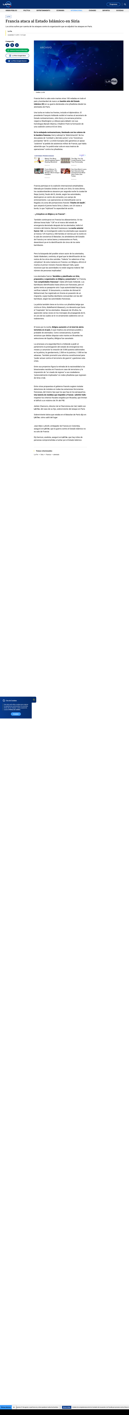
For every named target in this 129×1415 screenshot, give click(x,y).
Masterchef (114, 1407)
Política (26, 10)
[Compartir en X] (12, 45)
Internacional (76, 10)
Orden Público (11, 10)
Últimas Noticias (6, 1407)
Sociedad (119, 10)
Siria (42, 454)
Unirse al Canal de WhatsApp (18, 50)
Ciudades (92, 10)
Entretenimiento (43, 10)
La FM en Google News (19, 55)
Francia (48, 454)
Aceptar (16, 714)
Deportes (106, 10)
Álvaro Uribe (42, 1407)
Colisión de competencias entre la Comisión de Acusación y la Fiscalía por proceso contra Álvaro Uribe (77, 1407)
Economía (60, 10)
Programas (113, 4)
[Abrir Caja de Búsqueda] (125, 4)
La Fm (10, 31)
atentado (56, 454)
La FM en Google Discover (19, 61)
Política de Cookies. (15, 709)
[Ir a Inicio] (7, 4)
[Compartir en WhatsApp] (17, 45)
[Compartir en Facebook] (7, 45)
